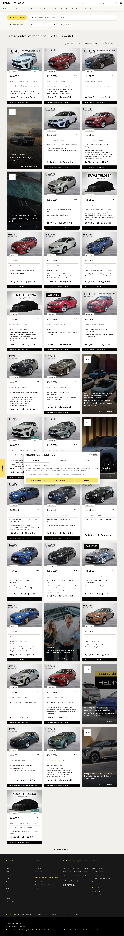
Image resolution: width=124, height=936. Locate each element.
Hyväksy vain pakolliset (38, 480)
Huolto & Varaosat (44, 8)
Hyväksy (86, 480)
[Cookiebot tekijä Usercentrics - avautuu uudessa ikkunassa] (90, 455)
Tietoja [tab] (87, 460)
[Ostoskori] (116, 3)
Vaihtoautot (7, 8)
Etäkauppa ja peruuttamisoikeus (70, 884)
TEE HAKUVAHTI (72, 43)
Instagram (53, 914)
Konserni (91, 3)
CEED (67, 24)
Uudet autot (18, 8)
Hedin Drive (31, 8)
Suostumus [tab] (36, 460)
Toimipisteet (82, 3)
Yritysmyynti (102, 3)
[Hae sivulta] (121, 3)
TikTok (78, 914)
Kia (59, 24)
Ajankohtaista (70, 3)
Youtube (66, 914)
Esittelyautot (35, 24)
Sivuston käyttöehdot (26, 930)
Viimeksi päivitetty (108, 43)
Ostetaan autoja (81, 8)
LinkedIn (25, 914)
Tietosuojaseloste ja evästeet (57, 930)
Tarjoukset (69, 8)
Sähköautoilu (58, 8)
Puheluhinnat (40, 930)
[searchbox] (75, 17)
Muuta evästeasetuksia (90, 930)
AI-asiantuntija (94, 8)
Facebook (38, 914)
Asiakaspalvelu (69, 881)
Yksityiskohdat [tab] (62, 460)
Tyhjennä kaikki (16, 25)
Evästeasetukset (61, 480)
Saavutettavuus (75, 930)
